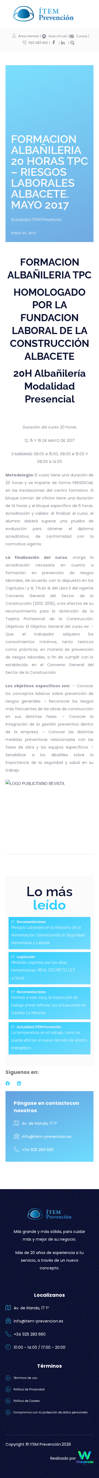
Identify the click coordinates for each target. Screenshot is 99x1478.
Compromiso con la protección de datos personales (50, 1412)
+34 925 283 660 (30, 1334)
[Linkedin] (19, 1083)
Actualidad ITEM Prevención (36, 219)
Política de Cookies (26, 1401)
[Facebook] (8, 1083)
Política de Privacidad (29, 1389)
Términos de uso (25, 1378)
